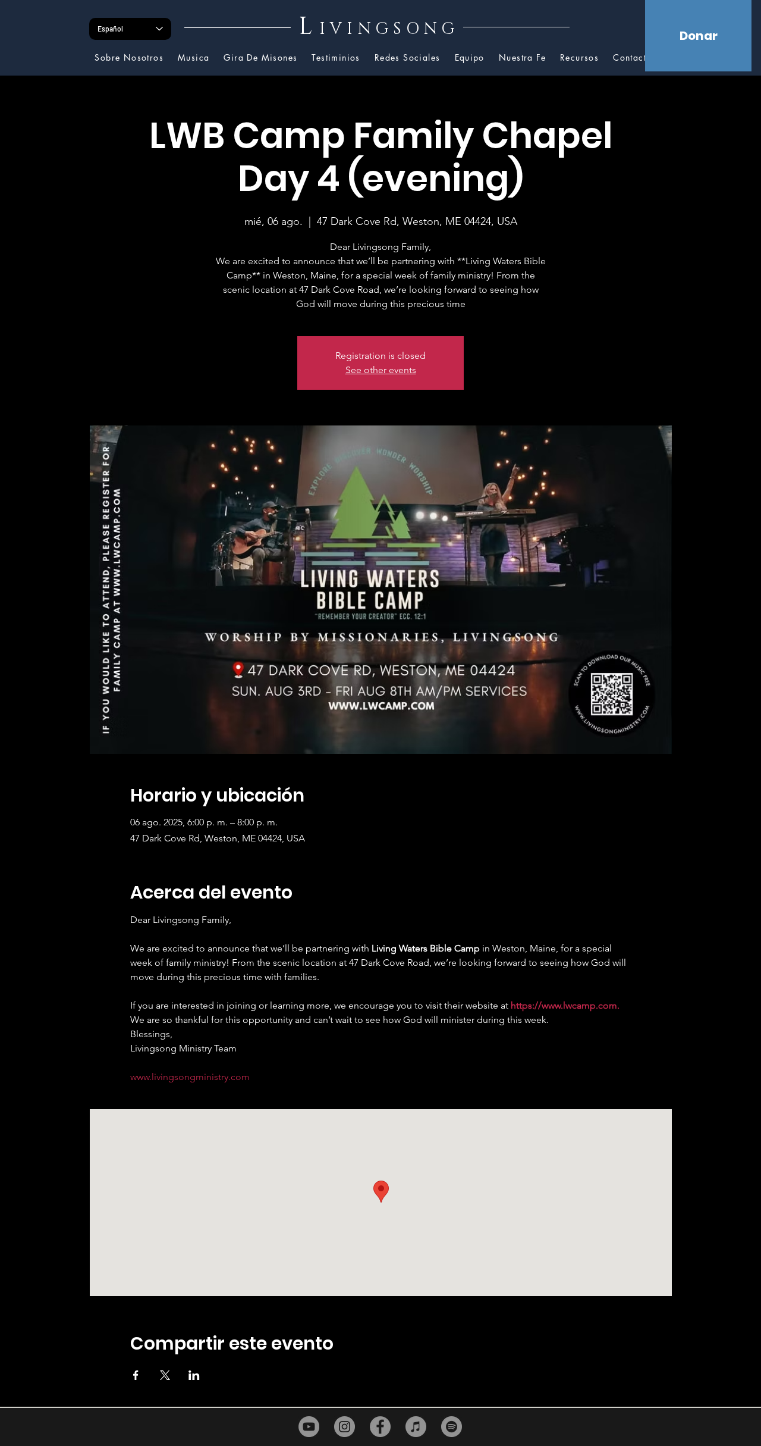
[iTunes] (415, 1426)
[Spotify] (451, 1426)
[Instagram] (344, 1426)
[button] (579, 58)
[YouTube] (308, 1426)
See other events (380, 369)
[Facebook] (380, 1426)
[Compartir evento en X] (165, 1375)
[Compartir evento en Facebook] (135, 1375)
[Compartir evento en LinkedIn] (194, 1375)
